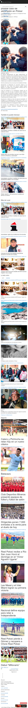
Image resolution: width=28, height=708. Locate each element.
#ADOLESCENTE (4, 109)
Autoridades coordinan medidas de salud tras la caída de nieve (14, 117)
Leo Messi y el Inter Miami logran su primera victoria (12, 592)
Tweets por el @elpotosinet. (6, 415)
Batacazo (3, 476)
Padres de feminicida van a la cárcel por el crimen (11, 324)
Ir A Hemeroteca (14, 30)
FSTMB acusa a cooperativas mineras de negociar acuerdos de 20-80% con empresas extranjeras (13, 387)
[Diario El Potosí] (6, 2)
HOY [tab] (3, 278)
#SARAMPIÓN (15, 109)
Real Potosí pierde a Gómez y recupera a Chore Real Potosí (13, 646)
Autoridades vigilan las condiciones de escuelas (11, 219)
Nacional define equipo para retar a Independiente (11, 618)
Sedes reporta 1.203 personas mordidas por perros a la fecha (14, 181)
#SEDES (10, 109)
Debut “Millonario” (4, 667)
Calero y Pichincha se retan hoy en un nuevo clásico (12, 446)
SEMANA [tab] (8, 278)
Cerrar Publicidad (23, 703)
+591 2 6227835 (4, 688)
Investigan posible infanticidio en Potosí (9, 344)
